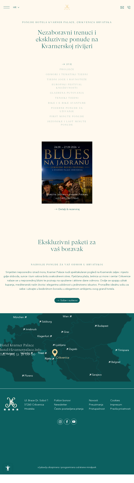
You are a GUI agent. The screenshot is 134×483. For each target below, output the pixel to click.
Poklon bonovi (62, 400)
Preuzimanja (96, 404)
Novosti (93, 400)
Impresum (116, 404)
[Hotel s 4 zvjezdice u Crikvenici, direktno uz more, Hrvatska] (67, 7)
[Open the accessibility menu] (7, 468)
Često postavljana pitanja (68, 408)
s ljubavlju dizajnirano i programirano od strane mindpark (67, 467)
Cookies (115, 400)
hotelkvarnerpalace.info (20, 350)
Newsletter (60, 404)
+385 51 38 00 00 (21, 354)
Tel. (3, 354)
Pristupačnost (97, 408)
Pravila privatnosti (120, 408)
